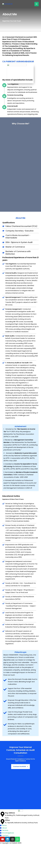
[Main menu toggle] (36, 4)
